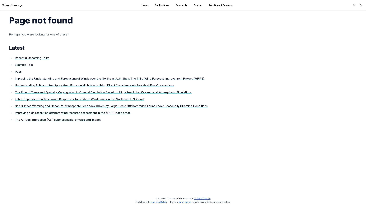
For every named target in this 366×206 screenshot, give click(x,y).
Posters (198, 5)
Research (181, 5)
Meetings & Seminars (221, 5)
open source (185, 202)
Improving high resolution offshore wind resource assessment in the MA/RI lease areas (73, 113)
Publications (162, 5)
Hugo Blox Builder (158, 202)
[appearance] (361, 5)
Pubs (18, 71)
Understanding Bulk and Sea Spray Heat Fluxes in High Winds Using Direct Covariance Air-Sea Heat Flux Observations (94, 85)
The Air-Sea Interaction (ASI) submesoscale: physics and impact (58, 119)
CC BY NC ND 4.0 (202, 198)
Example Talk (24, 65)
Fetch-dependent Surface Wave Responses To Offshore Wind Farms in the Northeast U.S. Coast (79, 99)
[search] (354, 5)
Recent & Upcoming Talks (32, 58)
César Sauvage (12, 5)
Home (145, 5)
